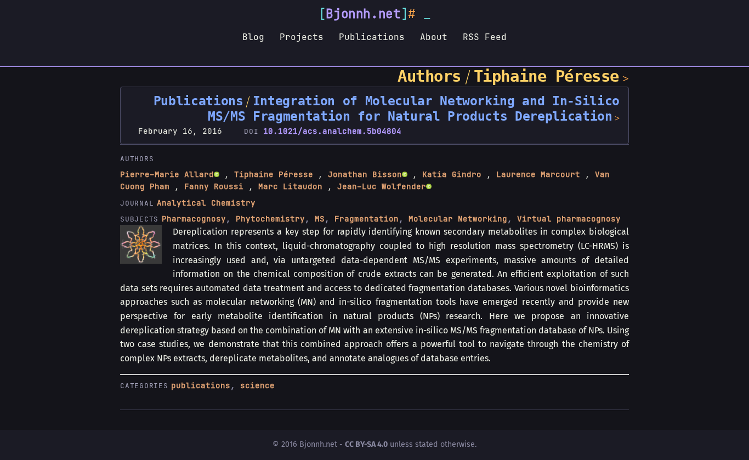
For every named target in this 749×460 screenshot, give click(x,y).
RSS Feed (485, 36)
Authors (429, 76)
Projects (302, 36)
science (257, 385)
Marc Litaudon (290, 186)
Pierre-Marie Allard (167, 174)
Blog (253, 36)
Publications (372, 36)
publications (200, 385)
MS (320, 219)
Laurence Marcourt (538, 174)
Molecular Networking (457, 219)
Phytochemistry (270, 219)
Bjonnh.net (363, 13)
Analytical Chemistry (206, 203)
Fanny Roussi (213, 186)
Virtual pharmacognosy (569, 219)
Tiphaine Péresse (546, 76)
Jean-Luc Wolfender (381, 186)
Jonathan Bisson (365, 174)
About (433, 36)
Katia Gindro (451, 174)
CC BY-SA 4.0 (366, 444)
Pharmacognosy (194, 219)
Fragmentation (366, 219)
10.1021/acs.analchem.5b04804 (332, 131)
